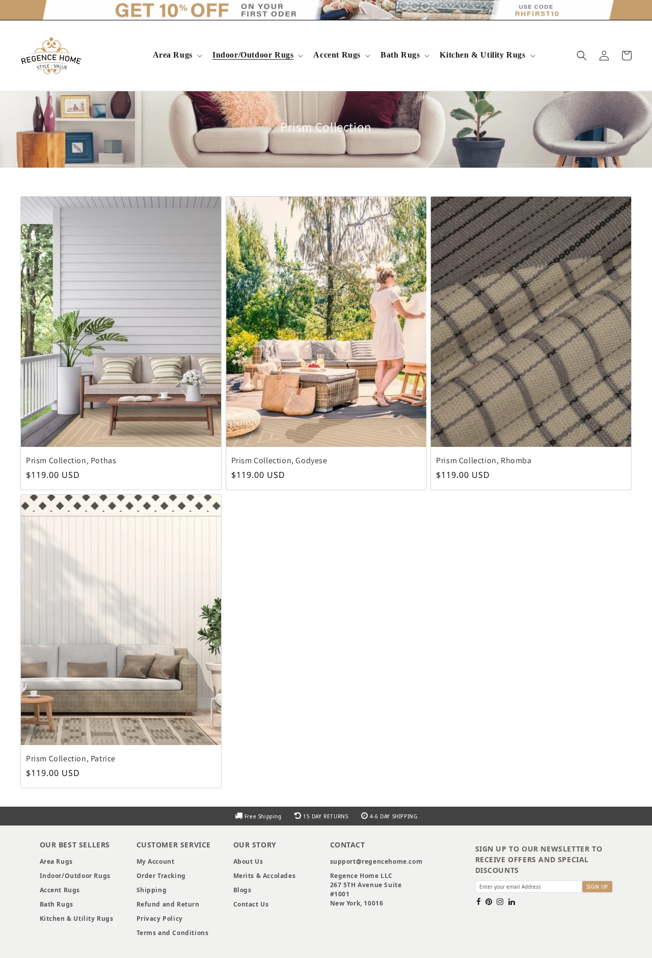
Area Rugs (173, 55)
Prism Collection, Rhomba (483, 460)
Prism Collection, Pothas (71, 460)
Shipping (152, 890)
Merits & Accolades (264, 875)
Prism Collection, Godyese (279, 460)
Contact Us (251, 904)
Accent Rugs (337, 55)
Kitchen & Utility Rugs (482, 55)
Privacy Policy (160, 918)
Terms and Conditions (173, 932)
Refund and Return (168, 904)
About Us (248, 861)
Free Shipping (262, 816)
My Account (156, 861)
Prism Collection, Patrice (71, 758)
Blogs (242, 890)
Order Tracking (161, 875)
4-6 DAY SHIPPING (392, 816)
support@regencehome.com (376, 861)
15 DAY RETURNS (325, 816)
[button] (176, 55)
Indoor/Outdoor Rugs (252, 55)
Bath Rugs (400, 55)
